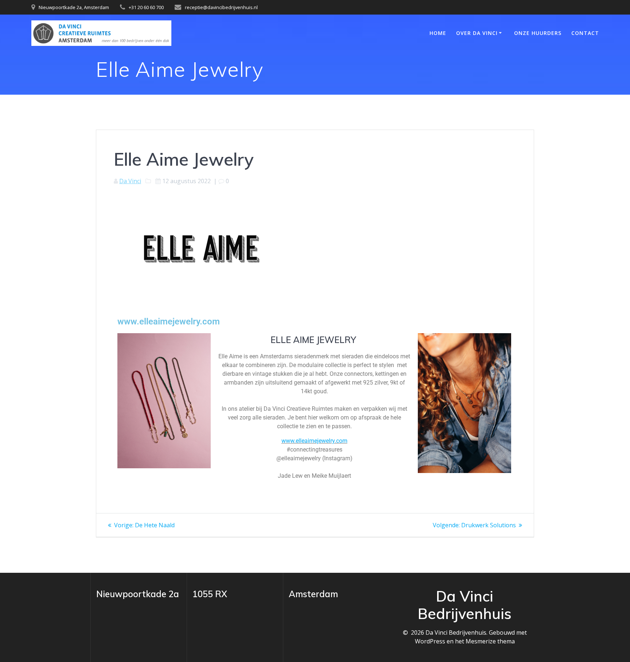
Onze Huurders (537, 32)
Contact (585, 32)
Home (437, 32)
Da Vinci (130, 181)
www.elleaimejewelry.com (168, 321)
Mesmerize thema (490, 641)
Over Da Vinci (477, 32)
